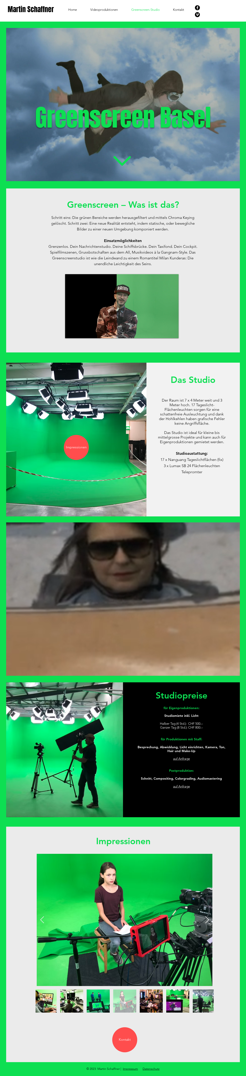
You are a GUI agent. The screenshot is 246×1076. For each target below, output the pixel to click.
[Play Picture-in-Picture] (166, 332)
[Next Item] (207, 920)
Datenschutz (151, 1069)
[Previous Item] (42, 920)
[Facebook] (197, 7)
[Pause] (70, 332)
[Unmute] (76, 332)
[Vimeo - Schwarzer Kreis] (197, 14)
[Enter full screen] (173, 332)
